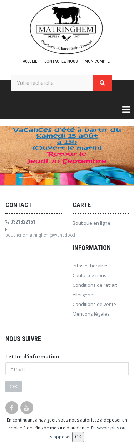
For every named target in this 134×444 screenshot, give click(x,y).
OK (14, 386)
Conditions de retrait (95, 285)
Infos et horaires (91, 265)
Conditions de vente (94, 304)
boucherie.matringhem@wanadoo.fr (33, 235)
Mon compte (97, 61)
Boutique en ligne (91, 223)
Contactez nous (61, 61)
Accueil (30, 61)
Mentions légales (91, 314)
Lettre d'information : (33, 356)
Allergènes (84, 294)
